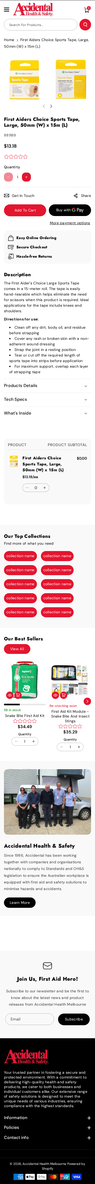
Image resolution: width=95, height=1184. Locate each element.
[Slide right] (51, 106)
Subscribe (74, 1019)
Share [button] (86, 195)
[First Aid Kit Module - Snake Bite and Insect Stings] (70, 680)
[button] (7, 9)
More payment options (70, 223)
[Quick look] (9, 695)
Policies (11, 1127)
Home (9, 39)
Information (15, 1117)
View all (17, 648)
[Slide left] (44, 106)
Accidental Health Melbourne (44, 1164)
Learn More (20, 902)
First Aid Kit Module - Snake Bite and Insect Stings (70, 716)
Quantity (12, 167)
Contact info (16, 1137)
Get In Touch (23, 195)
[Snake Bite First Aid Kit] (25, 680)
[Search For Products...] (85, 24)
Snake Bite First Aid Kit (24, 715)
